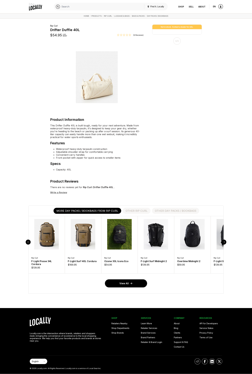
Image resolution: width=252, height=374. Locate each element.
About (201, 6)
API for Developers (209, 323)
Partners (178, 337)
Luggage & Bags (122, 16)
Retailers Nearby (119, 323)
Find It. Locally (157, 6)
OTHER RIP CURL (137, 210)
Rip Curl (108, 16)
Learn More (146, 323)
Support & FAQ (181, 342)
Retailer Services (149, 328)
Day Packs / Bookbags (157, 16)
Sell (191, 6)
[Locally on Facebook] (205, 361)
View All (124, 283)
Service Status (206, 328)
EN (214, 6)
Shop (181, 6)
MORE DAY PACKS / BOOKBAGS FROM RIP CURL (87, 210)
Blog (176, 328)
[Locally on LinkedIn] (212, 361)
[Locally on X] (219, 361)
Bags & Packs (138, 16)
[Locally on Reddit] (197, 361)
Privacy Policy (206, 333)
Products (96, 16)
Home (86, 16)
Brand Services (148, 333)
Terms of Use (206, 337)
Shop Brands (117, 333)
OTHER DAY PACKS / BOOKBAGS (175, 210)
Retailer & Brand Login (151, 342)
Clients (177, 333)
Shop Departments (120, 328)
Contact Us (179, 347)
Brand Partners (148, 337)
